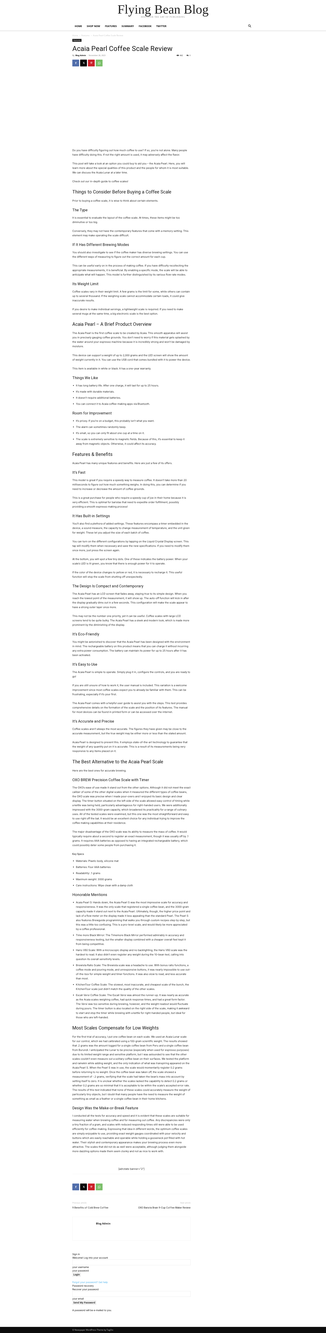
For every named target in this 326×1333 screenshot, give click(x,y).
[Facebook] (75, 63)
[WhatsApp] (99, 63)
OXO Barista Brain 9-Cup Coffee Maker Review (164, 1207)
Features (111, 26)
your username (80, 1267)
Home (78, 26)
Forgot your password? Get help (90, 1282)
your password (80, 1270)
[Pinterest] (91, 63)
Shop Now (93, 26)
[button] (250, 26)
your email (78, 1298)
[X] (83, 63)
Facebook (145, 26)
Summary (128, 26)
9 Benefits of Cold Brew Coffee (90, 1207)
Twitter (161, 26)
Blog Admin (80, 55)
